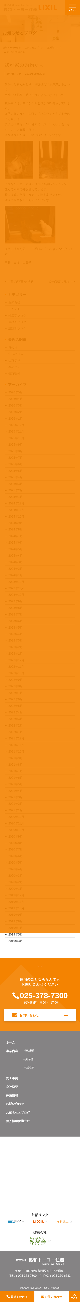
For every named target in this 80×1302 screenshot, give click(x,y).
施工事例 (12, 1078)
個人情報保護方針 (18, 1121)
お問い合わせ (15, 1103)
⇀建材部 (28, 1050)
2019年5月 (15, 934)
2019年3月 (15, 941)
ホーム (10, 1042)
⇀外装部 (28, 1059)
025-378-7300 (44, 996)
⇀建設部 (28, 1067)
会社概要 (12, 1086)
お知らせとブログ (18, 1112)
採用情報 (12, 1095)
